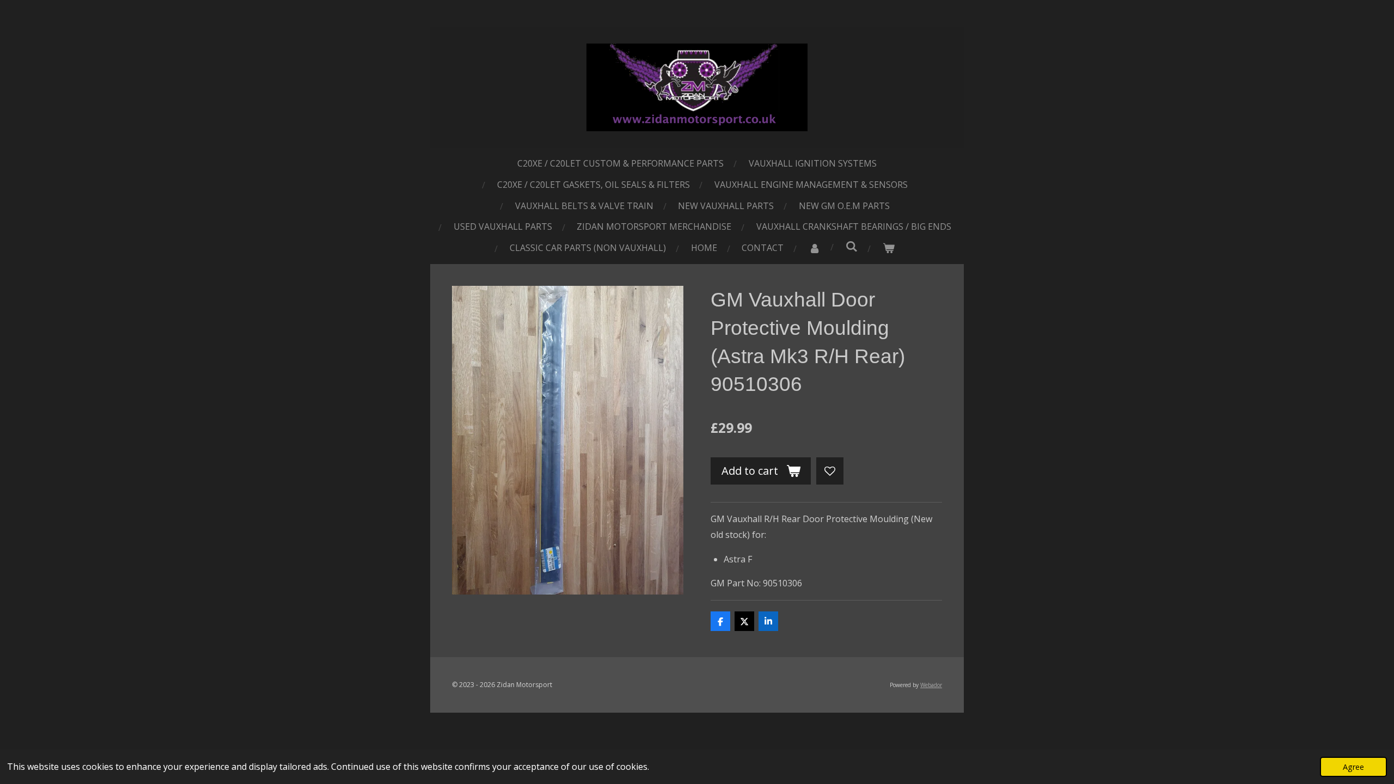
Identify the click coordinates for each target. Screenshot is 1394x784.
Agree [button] (1353, 767)
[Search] (852, 246)
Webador (931, 685)
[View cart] (889, 248)
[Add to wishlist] (829, 471)
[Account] (815, 248)
